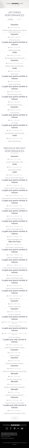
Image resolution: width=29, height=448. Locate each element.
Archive (19, 19)
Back (15, 417)
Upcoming (10, 19)
